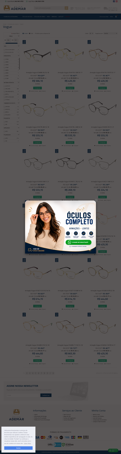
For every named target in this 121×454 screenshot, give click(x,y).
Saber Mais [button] (27, 443)
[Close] (96, 200)
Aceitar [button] (18, 448)
